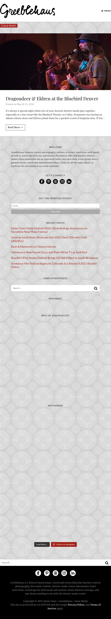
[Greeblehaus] (27, 11)
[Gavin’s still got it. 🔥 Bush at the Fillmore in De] (78, 475)
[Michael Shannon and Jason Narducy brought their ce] (78, 449)
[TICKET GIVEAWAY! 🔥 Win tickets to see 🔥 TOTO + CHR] (78, 423)
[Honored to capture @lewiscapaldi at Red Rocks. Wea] (78, 501)
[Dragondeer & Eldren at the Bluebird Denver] (55, 61)
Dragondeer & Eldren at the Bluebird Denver (52, 98)
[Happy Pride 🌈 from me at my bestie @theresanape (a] (33, 527)
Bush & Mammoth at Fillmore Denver (34, 246)
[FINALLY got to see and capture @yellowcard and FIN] (33, 501)
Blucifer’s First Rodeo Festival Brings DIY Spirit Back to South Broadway (54, 257)
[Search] (95, 288)
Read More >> (15, 127)
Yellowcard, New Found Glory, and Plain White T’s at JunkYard (49, 252)
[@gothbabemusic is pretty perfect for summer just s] (33, 423)
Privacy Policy (76, 604)
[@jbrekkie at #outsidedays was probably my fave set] (33, 449)
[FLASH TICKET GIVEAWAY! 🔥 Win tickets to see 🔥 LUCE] (33, 475)
